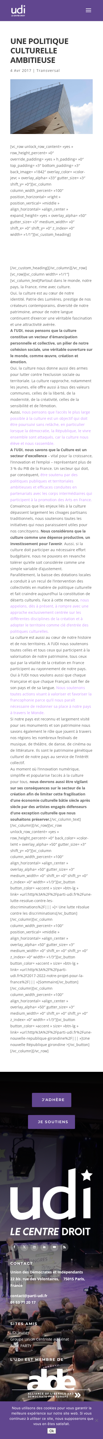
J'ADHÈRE (53, 1099)
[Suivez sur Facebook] (14, 1247)
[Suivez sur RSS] (64, 1247)
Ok (51, 1431)
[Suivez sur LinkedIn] (44, 1247)
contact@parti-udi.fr (28, 1295)
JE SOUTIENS (53, 1121)
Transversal (48, 70)
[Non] (96, 1420)
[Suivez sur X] (24, 1247)
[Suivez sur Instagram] (34, 1247)
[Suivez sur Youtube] (54, 1247)
